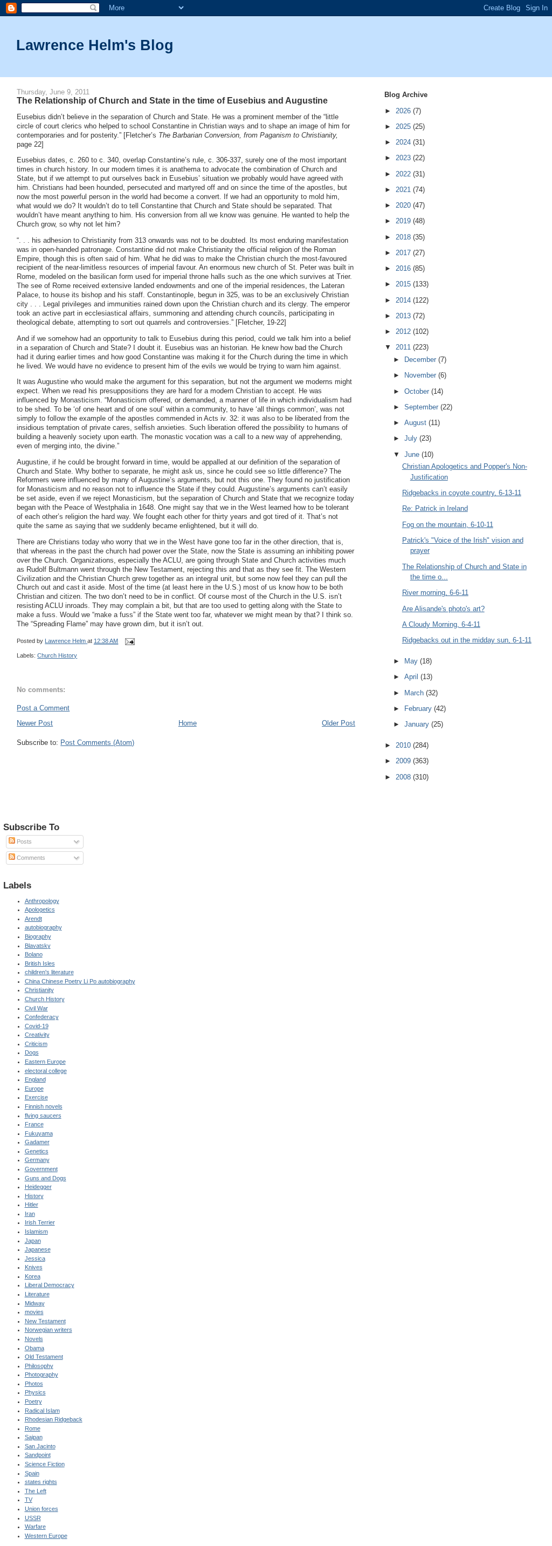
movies (34, 1312)
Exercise (36, 1097)
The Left (35, 1491)
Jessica (35, 1258)
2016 (404, 268)
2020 (404, 205)
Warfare (35, 1526)
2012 (404, 331)
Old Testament (44, 1356)
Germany (37, 1160)
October (417, 391)
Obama (34, 1348)
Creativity (37, 1034)
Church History (57, 655)
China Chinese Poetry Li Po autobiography (80, 981)
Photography (41, 1374)
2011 (404, 347)
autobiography (43, 927)
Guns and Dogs (45, 1178)
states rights (41, 1482)
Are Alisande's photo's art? (443, 609)
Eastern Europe (45, 1061)
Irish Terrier (40, 1222)
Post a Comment (43, 708)
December (421, 359)
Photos (34, 1383)
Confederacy (42, 1017)
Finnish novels (44, 1106)
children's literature (49, 972)
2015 (404, 284)
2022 (404, 174)
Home (187, 723)
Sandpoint (38, 1455)
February (419, 708)
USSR (33, 1518)
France (34, 1124)
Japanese (38, 1249)
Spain (32, 1473)
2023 (404, 158)
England (35, 1079)
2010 (404, 745)
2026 (404, 111)
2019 (404, 221)
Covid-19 (37, 1026)
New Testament (45, 1321)
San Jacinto (40, 1446)
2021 (404, 190)
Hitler (31, 1204)
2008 (404, 777)
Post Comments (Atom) (97, 742)
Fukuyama (39, 1133)
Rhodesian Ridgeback (53, 1419)
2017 (404, 253)
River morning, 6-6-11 (435, 593)
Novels (34, 1339)
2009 (404, 761)
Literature (37, 1294)
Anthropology (42, 901)
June (413, 454)
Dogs (32, 1052)
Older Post (338, 723)
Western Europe (46, 1536)
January (417, 724)
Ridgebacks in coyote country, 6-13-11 (461, 493)
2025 (404, 126)
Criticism (36, 1044)
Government (41, 1169)
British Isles (40, 963)
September (422, 407)
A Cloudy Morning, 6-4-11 (441, 624)
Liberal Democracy (49, 1285)
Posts (23, 841)
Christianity (39, 990)
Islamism (36, 1231)
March (415, 693)
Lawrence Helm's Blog (95, 45)
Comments (30, 857)
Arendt (33, 918)
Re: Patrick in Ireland (435, 508)
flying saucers (43, 1115)
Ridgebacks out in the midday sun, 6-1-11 (467, 640)
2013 (404, 316)
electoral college (46, 1071)
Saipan (34, 1437)
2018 (404, 237)
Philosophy (39, 1366)
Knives (34, 1267)
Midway (35, 1303)
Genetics (37, 1151)
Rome (32, 1428)
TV (28, 1499)
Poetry (33, 1401)
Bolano (34, 954)
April (412, 677)
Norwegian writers (48, 1329)
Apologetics (40, 909)
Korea (32, 1276)
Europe (34, 1088)
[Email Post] (129, 641)
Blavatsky (38, 945)
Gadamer (37, 1142)
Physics (35, 1392)
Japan (33, 1240)
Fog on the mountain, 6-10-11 (447, 525)
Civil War (36, 1008)
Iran (30, 1213)
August (416, 423)
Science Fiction (45, 1464)
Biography (38, 936)
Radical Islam (42, 1410)
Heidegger (38, 1187)
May (412, 661)
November (421, 375)
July (411, 438)
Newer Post (35, 723)
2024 (404, 142)
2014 (404, 300)
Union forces (41, 1509)
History (34, 1196)
